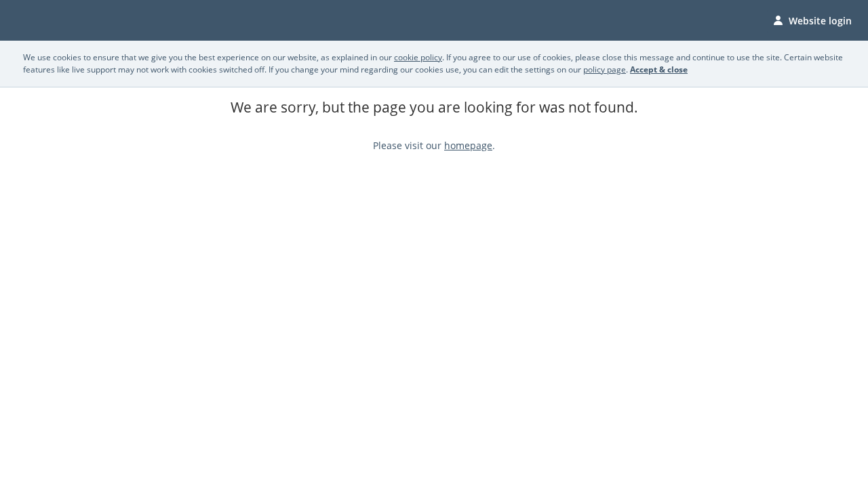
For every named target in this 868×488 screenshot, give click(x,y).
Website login (820, 20)
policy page (604, 69)
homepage (468, 145)
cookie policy (418, 57)
